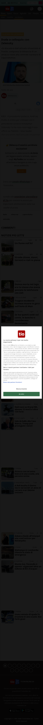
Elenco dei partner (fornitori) (12, 382)
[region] (21, 362)
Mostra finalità (21, 389)
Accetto (21, 394)
